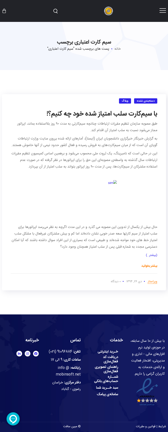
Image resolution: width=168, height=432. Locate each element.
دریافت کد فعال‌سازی (110, 359)
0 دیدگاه (116, 281)
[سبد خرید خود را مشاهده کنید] (4, 11)
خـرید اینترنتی (108, 352)
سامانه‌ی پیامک (107, 394)
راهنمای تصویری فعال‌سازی (106, 369)
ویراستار (152, 281)
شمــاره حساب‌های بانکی (106, 379)
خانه (117, 49)
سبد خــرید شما (107, 388)
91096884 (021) (60, 352)
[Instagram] (27, 353)
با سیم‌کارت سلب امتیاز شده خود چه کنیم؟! (102, 114)
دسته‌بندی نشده (146, 101)
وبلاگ (125, 101)
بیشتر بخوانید (149, 266)
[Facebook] (36, 353)
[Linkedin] (19, 353)
